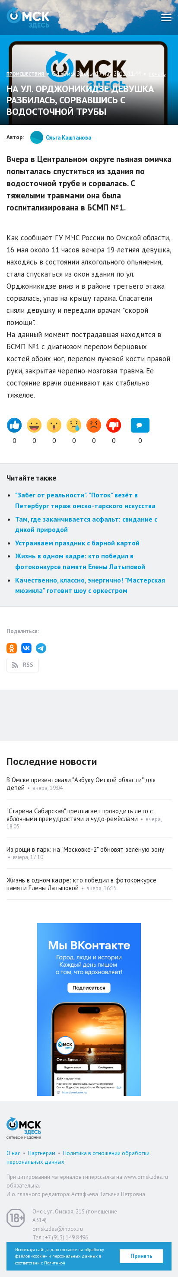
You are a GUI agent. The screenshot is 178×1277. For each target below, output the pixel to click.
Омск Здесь (28, 17)
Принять (141, 1256)
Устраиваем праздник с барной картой (77, 542)
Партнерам (41, 1153)
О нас (13, 1153)
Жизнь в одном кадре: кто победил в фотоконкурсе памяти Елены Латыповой (81, 884)
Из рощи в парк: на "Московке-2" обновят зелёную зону (85, 849)
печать (157, 73)
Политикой (54, 1263)
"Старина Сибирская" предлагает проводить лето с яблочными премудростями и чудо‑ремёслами (79, 815)
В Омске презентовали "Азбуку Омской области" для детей (81, 784)
